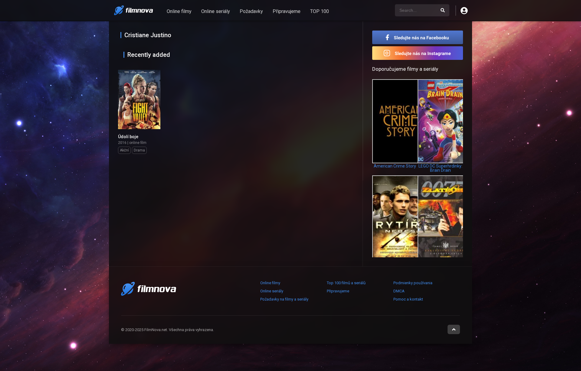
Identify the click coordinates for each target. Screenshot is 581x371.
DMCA (399, 291)
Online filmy (179, 11)
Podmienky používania (412, 283)
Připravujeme (286, 11)
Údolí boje (128, 136)
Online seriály (215, 11)
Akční (124, 150)
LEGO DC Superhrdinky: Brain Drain (440, 168)
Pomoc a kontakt (408, 299)
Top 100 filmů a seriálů (346, 283)
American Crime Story (395, 166)
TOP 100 (319, 11)
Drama (139, 150)
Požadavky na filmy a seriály (284, 299)
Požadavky (251, 11)
